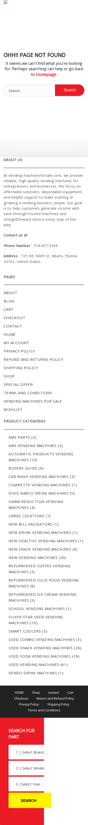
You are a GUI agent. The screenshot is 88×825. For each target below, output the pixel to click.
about (10, 292)
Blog (9, 300)
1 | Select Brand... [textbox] (31, 752)
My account (16, 342)
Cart (9, 309)
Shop (9, 376)
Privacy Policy (19, 351)
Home (10, 334)
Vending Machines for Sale (33, 401)
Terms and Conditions (28, 392)
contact (13, 326)
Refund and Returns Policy (34, 359)
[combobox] (30, 752)
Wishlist (13, 409)
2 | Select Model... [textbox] (31, 768)
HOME (19, 692)
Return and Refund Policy (55, 698)
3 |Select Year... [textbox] (29, 784)
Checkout (14, 317)
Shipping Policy (21, 367)
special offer (18, 384)
